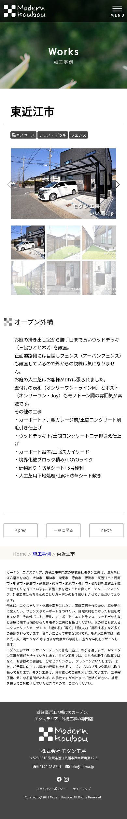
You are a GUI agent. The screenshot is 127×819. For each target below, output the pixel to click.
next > (106, 530)
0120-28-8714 (50, 766)
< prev (20, 530)
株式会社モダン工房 (25, 11)
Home (20, 553)
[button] (117, 185)
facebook (60, 779)
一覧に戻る (63, 530)
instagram (67, 779)
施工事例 (42, 553)
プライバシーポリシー (51, 789)
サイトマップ (82, 789)
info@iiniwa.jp (82, 766)
